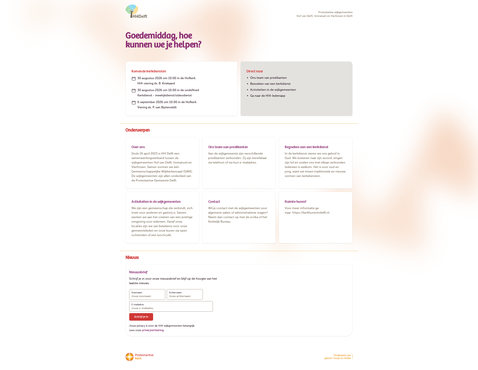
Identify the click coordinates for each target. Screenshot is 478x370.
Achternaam (175, 292)
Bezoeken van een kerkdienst (270, 83)
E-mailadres (137, 304)
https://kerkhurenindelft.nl (310, 212)
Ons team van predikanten (268, 77)
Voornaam (136, 292)
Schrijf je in (141, 316)
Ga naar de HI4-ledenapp (267, 95)
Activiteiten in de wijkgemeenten (273, 89)
